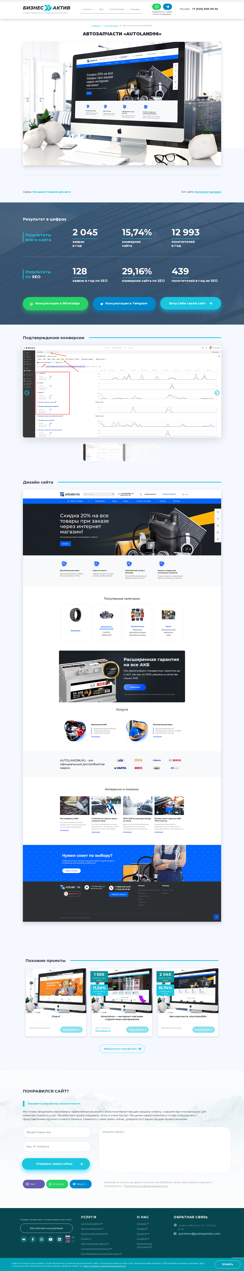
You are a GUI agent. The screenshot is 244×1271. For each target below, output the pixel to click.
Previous (27, 393)
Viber (32, 1184)
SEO (101, 9)
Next (217, 393)
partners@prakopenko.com (199, 1233)
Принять (227, 1264)
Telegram (81, 1184)
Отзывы (135, 9)
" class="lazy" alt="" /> (56, 990)
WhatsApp (58, 1184)
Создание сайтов (90, 1223)
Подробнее (70, 1029)
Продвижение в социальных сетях (100, 1253)
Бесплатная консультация (46, 1228)
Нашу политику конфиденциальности (104, 1266)
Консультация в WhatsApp (57, 303)
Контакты (142, 1238)
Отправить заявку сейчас (54, 1163)
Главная (95, 25)
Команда (142, 1233)
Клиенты (141, 1223)
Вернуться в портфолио (120, 1048)
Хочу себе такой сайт (187, 303)
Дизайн (85, 1238)
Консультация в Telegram (126, 303)
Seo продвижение (91, 1228)
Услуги (87, 9)
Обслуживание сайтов (93, 1243)
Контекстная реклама (93, 1233)
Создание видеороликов (95, 1248)
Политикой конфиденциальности (145, 1186)
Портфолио (117, 9)
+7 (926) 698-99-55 (205, 9)
